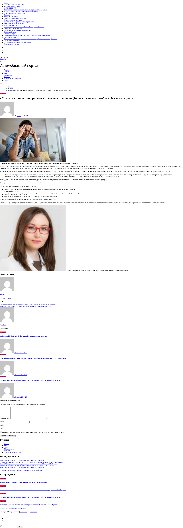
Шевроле (7, 77)
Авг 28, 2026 (22, 353)
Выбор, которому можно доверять (15, 18)
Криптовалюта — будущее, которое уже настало (19, 22)
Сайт (1, 428)
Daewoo (6, 72)
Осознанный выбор (10, 32)
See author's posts (5, 298)
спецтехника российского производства (13, 508)
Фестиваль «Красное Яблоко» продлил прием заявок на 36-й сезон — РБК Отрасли (27, 465)
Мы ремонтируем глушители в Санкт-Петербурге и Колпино (24, 27)
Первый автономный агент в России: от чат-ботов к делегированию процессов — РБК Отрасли (33, 358)
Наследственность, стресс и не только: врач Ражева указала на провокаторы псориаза (28, 305)
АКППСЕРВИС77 (10, 8)
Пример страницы (10, 37)
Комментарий (5, 418)
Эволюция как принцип (12, 44)
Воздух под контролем (11, 16)
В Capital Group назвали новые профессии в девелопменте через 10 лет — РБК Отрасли (30, 380)
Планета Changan (9, 34)
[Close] (1, 525)
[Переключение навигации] (1, 61)
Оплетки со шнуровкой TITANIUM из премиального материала (21, 470)
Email (2, 425)
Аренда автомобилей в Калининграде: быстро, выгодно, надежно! (25, 10)
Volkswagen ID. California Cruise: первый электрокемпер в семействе (23, 336)
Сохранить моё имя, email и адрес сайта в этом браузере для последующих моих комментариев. (33, 432)
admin (19, 116)
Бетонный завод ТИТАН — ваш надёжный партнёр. (21, 11)
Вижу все (7, 15)
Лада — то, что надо (10, 25)
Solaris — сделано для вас (12, 6)
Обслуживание (9, 75)
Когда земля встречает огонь (13, 20)
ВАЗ (5, 73)
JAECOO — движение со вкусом (14, 4)
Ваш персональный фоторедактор (15, 13)
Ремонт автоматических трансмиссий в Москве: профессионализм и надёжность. (30, 39)
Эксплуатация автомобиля (12, 78)
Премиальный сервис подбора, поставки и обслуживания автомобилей (27, 35)
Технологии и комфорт (11, 40)
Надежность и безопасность (13, 28)
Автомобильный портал (19, 65)
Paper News (23, 512)
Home (6, 3)
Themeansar (33, 512)
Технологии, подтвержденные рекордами (17, 42)
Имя (2, 421)
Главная (6, 70)
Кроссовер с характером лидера (14, 23)
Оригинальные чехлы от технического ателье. (19, 30)
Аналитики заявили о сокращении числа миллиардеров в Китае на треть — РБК (26, 306)
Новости (6, 80)
